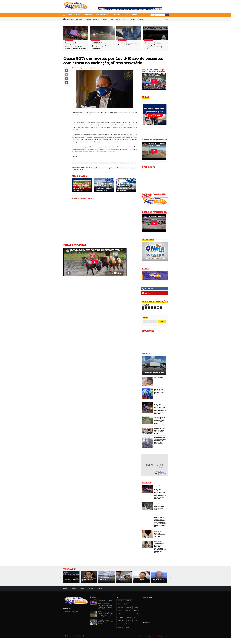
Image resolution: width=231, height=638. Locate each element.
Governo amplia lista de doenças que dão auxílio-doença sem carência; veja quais (153, 46)
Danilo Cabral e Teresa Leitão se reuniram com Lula (159, 391)
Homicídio (88, 19)
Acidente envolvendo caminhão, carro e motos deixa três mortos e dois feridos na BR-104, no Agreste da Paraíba (75, 46)
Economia (116, 15)
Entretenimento (102, 15)
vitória (136, 621)
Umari (127, 627)
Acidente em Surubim (153, 373)
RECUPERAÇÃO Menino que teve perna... (122, 579)
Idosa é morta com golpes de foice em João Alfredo (128, 44)
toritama (120, 617)
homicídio (120, 604)
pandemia (114, 163)
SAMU (119, 614)
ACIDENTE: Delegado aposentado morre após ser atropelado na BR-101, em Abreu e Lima (101, 46)
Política (88, 15)
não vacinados (103, 163)
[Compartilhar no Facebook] (66, 70)
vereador (126, 614)
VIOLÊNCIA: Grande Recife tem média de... (88, 579)
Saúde (133, 163)
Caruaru (125, 19)
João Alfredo (121, 621)
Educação (79, 19)
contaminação (83, 163)
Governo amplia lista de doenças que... (71, 580)
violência (128, 607)
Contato (99, 589)
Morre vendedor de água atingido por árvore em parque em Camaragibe (160, 440)
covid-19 (93, 163)
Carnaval (96, 19)
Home (70, 15)
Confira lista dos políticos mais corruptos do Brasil (159, 431)
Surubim (133, 19)
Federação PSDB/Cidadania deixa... (140, 579)
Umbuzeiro (104, 19)
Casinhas (77, 15)
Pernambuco (124, 163)
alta (74, 163)
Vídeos (126, 15)
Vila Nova (118, 19)
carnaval (136, 611)
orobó (129, 621)
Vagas (112, 19)
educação (120, 607)
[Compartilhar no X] (66, 74)
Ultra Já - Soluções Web (160, 636)
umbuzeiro (128, 611)
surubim (128, 604)
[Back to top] (226, 633)
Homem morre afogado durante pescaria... (105, 579)
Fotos (134, 15)
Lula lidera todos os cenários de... (158, 580)
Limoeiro (120, 624)
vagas (136, 607)
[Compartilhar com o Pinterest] (66, 78)
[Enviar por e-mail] (66, 82)
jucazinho (120, 627)
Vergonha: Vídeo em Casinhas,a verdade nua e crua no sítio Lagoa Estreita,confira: (159, 421)
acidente (128, 601)
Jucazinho (141, 19)
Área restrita (158, 377)
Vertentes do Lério (131, 617)
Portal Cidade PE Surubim (71, 612)
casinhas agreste (89, 68)
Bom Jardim (136, 614)
